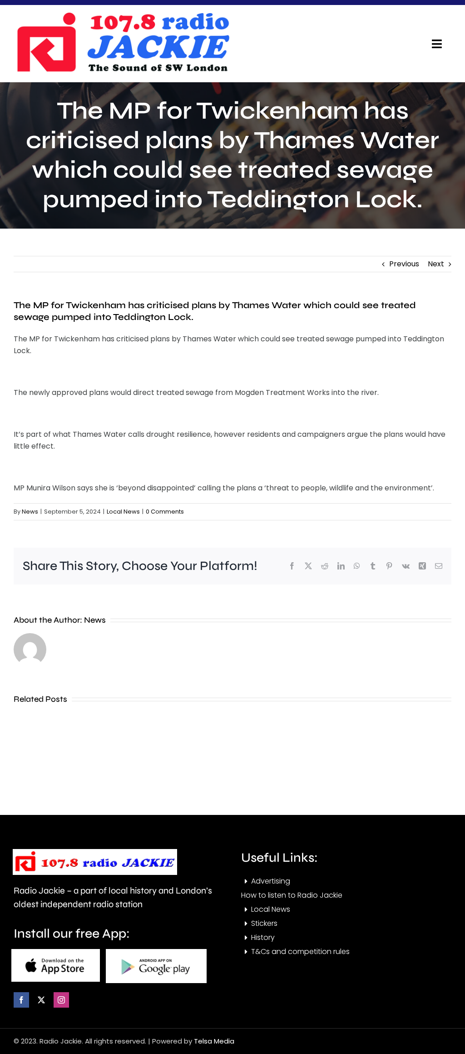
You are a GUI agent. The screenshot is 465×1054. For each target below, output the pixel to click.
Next (436, 264)
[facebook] (21, 1000)
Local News (123, 511)
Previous (404, 264)
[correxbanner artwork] (123, 15)
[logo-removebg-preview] (95, 852)
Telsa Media (214, 1041)
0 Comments (165, 511)
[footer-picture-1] (55, 952)
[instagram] (61, 1000)
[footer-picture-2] (156, 952)
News (30, 511)
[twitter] (41, 1000)
